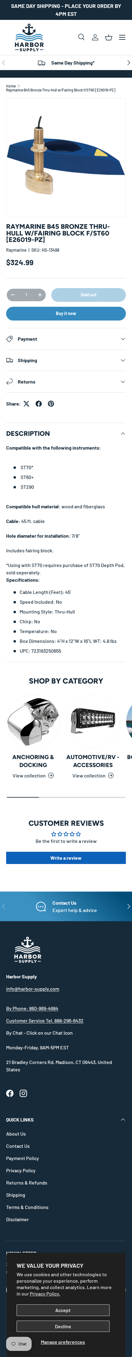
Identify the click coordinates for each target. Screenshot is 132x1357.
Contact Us (18, 1146)
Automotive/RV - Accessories (92, 761)
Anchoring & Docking (33, 761)
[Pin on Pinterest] (51, 404)
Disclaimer (17, 1219)
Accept (63, 1310)
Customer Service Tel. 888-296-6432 (44, 1020)
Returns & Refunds (26, 1182)
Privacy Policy (21, 1170)
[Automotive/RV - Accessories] (92, 721)
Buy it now (66, 313)
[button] (108, 37)
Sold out (88, 294)
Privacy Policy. (45, 1293)
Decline (63, 1326)
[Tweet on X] (26, 404)
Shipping (15, 1195)
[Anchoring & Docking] (33, 721)
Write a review (66, 858)
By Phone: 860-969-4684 (32, 1008)
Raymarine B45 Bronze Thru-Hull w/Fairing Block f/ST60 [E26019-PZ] (60, 90)
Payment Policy (22, 1158)
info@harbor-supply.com (32, 989)
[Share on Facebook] (39, 404)
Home (11, 86)
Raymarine (16, 250)
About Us (16, 1133)
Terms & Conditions (27, 1207)
